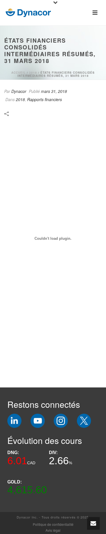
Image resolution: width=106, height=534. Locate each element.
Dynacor (18, 91)
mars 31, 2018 (54, 91)
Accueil (18, 73)
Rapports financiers (44, 99)
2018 (33, 73)
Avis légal (53, 530)
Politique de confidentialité (53, 524)
